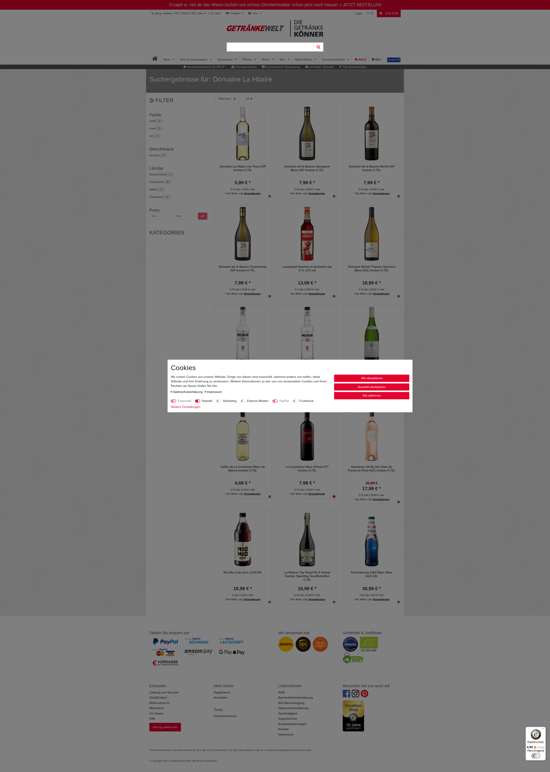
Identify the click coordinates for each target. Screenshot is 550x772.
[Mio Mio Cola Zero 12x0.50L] (243, 539)
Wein (167, 59)
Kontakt (283, 729)
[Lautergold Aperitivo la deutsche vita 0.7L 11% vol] (307, 233)
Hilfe (152, 718)
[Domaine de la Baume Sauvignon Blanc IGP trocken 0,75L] (307, 133)
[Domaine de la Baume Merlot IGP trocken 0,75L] (371, 133)
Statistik (207, 401)
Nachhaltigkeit (287, 713)
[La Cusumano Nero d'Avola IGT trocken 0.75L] (307, 433)
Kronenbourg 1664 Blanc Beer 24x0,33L (371, 574)
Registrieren (222, 692)
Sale (362, 59)
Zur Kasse (156, 713)
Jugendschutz (287, 718)
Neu (377, 59)
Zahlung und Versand (164, 692)
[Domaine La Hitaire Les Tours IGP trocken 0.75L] (243, 133)
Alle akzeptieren (372, 378)
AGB (281, 692)
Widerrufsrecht (159, 703)
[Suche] (318, 47)
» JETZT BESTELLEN (360, 4)
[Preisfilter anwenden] (202, 216)
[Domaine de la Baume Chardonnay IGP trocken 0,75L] (243, 233)
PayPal (284, 401)
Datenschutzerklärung (293, 708)
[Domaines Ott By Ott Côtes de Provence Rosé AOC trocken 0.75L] (371, 433)
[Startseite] (155, 59)
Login (358, 13)
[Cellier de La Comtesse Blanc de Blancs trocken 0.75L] (243, 433)
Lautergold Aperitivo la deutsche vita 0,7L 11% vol (307, 268)
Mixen (266, 59)
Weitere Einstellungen (185, 407)
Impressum (285, 734)
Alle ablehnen (371, 395)
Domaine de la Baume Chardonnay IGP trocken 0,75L (243, 268)
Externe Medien (258, 401)
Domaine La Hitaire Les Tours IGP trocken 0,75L (243, 168)
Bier (283, 59)
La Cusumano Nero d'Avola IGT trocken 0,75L (307, 468)
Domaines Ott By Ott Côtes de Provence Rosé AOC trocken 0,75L (371, 468)
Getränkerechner (225, 716)
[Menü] (543, 729)
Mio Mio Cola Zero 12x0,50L (242, 572)
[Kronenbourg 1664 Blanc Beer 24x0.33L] (371, 539)
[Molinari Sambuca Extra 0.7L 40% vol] (307, 333)
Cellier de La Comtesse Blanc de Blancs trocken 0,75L (242, 468)
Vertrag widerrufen (165, 727)
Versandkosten (252, 193)
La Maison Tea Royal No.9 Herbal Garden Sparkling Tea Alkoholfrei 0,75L (307, 576)
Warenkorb (156, 708)
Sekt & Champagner (194, 59)
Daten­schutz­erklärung (188, 392)
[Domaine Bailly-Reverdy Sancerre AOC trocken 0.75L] (371, 333)
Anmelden (221, 697)
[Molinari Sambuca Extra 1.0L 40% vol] (243, 333)
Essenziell (184, 401)
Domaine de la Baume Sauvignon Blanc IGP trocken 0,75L (307, 168)
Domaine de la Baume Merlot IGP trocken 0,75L (371, 168)
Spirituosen (225, 59)
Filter (164, 100)
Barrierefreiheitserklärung (295, 697)
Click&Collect (158, 697)
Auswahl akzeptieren (372, 387)
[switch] (536, 755)
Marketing (230, 401)
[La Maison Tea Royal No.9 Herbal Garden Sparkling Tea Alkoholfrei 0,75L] (307, 539)
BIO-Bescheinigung (291, 703)
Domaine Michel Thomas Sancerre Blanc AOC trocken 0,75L (371, 268)
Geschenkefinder (334, 59)
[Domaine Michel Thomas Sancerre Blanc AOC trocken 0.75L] (371, 233)
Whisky (247, 59)
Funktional (306, 401)
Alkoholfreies (304, 59)
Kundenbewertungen (292, 724)
